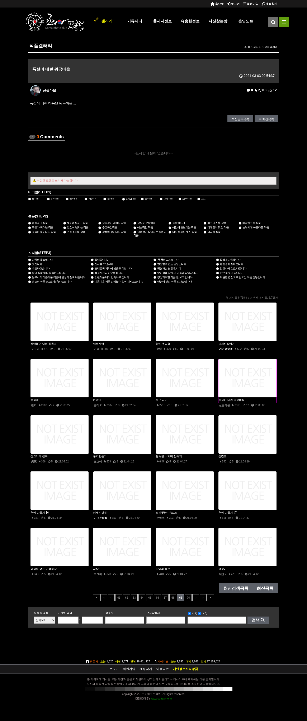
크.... (203, 198)
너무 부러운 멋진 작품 (184, 232)
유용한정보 (190, 21)
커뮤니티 (134, 21)
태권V (222, 574)
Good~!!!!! (131, 199)
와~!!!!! (35, 198)
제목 (194, 613)
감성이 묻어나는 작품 (114, 232)
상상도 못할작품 (146, 223)
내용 (204, 613)
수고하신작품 (109, 227)
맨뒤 (210, 597)
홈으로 (219, 3)
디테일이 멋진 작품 (218, 227)
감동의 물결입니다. (42, 259)
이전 (111, 597)
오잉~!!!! (168, 198)
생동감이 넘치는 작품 (114, 223)
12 (275, 90)
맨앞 (96, 597)
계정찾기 (271, 3)
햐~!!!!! (73, 198)
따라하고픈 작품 (251, 223)
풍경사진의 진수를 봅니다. (109, 272)
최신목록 (268, 119)
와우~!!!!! (187, 198)
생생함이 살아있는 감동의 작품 (149, 233)
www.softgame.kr (161, 698)
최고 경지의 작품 (216, 223)
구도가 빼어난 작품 (42, 227)
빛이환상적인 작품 (77, 223)
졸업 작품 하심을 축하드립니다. (49, 272)
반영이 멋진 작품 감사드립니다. (174, 281)
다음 (195, 597)
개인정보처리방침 (185, 669)
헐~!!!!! (148, 198)
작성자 (109, 612)
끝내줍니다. (101, 259)
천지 (34, 405)
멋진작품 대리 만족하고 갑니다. (112, 277)
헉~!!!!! (110, 198)
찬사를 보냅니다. (104, 264)
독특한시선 (178, 223)
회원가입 (253, 3)
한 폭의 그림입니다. (168, 259)
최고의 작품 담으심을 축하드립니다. (52, 281)
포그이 (35, 348)
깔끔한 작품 (214, 232)
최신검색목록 (240, 119)
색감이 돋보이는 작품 (184, 227)
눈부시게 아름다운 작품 (255, 227)
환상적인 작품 (40, 223)
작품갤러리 (271, 47)
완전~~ (92, 198)
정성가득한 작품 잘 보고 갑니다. (175, 277)
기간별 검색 (65, 612)
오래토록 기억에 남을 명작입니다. (113, 268)
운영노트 (245, 21)
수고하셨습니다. (41, 268)
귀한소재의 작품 (76, 232)
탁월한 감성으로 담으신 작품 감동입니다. (243, 277)
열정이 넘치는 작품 (77, 227)
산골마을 (49, 90)
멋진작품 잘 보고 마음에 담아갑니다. (177, 272)
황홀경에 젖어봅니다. (232, 264)
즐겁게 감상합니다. (230, 259)
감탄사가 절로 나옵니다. (233, 268)
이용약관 (162, 669)
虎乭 (159, 348)
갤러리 (107, 21)
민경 (96, 348)
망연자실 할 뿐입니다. (169, 268)
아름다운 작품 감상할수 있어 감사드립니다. (119, 281)
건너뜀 (103, 597)
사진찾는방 (218, 21)
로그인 (235, 3)
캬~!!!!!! (54, 198)
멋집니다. (37, 264)
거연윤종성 (226, 348)
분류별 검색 (41, 612)
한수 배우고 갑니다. (231, 272)
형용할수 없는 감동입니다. (172, 264)
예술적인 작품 (145, 227)
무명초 (160, 517)
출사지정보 (162, 21)
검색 (256, 620)
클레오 (98, 405)
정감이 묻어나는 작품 (44, 232)
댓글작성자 (153, 612)
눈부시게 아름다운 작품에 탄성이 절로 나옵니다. (59, 277)
